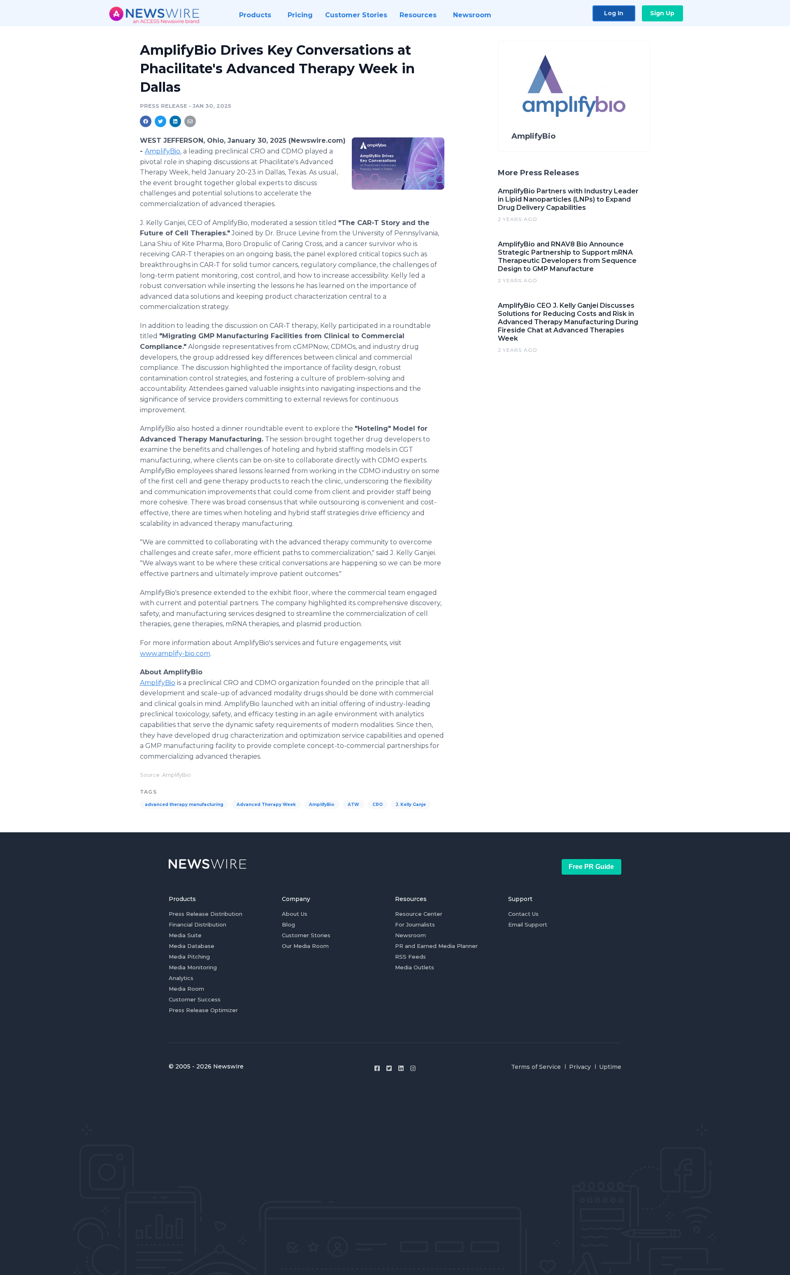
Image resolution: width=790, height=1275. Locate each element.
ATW (353, 804)
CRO (377, 804)
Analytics (181, 978)
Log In (613, 13)
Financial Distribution (197, 924)
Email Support (527, 924)
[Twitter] (389, 1068)
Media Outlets (414, 967)
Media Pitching (189, 956)
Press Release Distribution (205, 913)
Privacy (580, 1067)
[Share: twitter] (160, 121)
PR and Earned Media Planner (436, 946)
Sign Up (662, 13)
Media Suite (185, 935)
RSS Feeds (410, 956)
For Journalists (415, 924)
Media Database (191, 946)
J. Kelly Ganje (411, 804)
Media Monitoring (193, 967)
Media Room (186, 988)
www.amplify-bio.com (175, 653)
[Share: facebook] (145, 121)
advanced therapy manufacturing (184, 804)
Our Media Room (305, 946)
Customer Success (195, 999)
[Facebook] (377, 1068)
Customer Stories (306, 935)
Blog (288, 924)
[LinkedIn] (401, 1068)
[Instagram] (413, 1068)
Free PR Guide (591, 866)
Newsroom (410, 935)
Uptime (610, 1067)
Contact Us (523, 913)
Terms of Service (536, 1067)
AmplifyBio (162, 151)
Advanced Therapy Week (266, 804)
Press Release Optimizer (203, 1010)
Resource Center (418, 913)
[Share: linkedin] (175, 121)
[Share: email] (190, 121)
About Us (294, 913)
